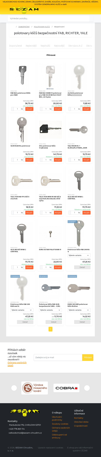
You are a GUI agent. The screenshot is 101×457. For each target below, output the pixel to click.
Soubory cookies (60, 424)
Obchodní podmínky (57, 418)
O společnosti (81, 426)
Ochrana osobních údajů (17, 364)
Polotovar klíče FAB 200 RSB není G (20, 305)
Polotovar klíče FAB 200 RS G (79, 250)
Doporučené (15, 45)
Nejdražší (45, 45)
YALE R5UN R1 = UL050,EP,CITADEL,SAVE (77, 147)
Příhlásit (88, 357)
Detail (82, 267)
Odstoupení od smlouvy (59, 436)
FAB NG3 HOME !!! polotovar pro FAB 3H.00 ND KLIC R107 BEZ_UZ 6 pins (50, 95)
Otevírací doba (81, 422)
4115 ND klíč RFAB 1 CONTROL (75, 198)
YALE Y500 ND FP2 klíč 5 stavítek (19, 198)
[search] (91, 18)
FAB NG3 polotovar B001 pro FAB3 (20, 94)
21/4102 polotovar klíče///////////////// (75, 94)
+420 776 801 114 (17, 429)
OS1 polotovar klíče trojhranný (47, 147)
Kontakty (78, 418)
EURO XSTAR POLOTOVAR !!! (50, 249)
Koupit (29, 109)
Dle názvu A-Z (75, 45)
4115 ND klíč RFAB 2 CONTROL (18, 250)
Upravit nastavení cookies (50, 448)
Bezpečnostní (59, 27)
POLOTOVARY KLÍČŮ (42, 27)
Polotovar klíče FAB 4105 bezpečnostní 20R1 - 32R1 (49, 305)
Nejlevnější (31, 45)
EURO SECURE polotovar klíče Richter (78, 305)
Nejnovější (59, 45)
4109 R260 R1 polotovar (20, 146)
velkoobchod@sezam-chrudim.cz (25, 433)
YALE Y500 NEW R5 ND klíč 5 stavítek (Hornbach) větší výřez (50, 199)
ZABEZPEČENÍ (24, 27)
